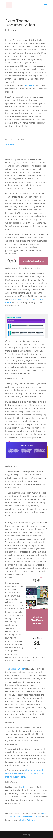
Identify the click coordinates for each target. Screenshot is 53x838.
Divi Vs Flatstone (27, 820)
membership (29, 85)
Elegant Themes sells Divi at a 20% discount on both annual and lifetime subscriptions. (24, 773)
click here (9, 144)
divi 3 (13, 30)
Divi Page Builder (17, 669)
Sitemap (26, 834)
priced (24, 787)
